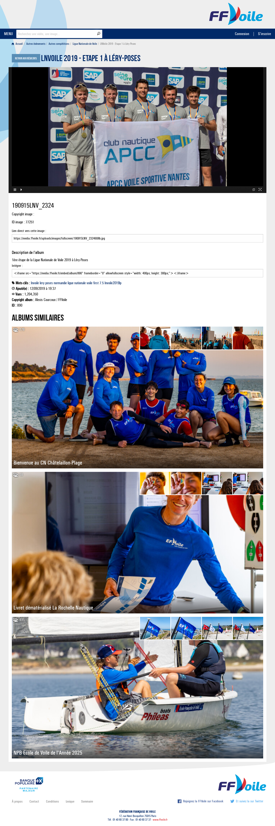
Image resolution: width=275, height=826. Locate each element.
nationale (80, 283)
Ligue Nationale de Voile (85, 44)
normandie (60, 283)
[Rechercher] (98, 33)
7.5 (101, 283)
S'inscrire (264, 33)
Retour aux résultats (26, 58)
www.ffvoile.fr (160, 819)
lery (42, 283)
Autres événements (35, 44)
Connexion (242, 33)
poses (49, 283)
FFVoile (236, 13)
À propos (17, 801)
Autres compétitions (59, 44)
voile (89, 283)
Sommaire (87, 801)
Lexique (70, 801)
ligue (70, 283)
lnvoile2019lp (113, 283)
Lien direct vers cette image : (29, 231)
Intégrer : (17, 266)
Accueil (19, 44)
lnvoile (35, 283)
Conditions (52, 801)
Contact (34, 801)
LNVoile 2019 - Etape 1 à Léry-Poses (91, 59)
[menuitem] (18, 44)
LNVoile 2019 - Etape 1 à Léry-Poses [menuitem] (118, 44)
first (96, 283)
